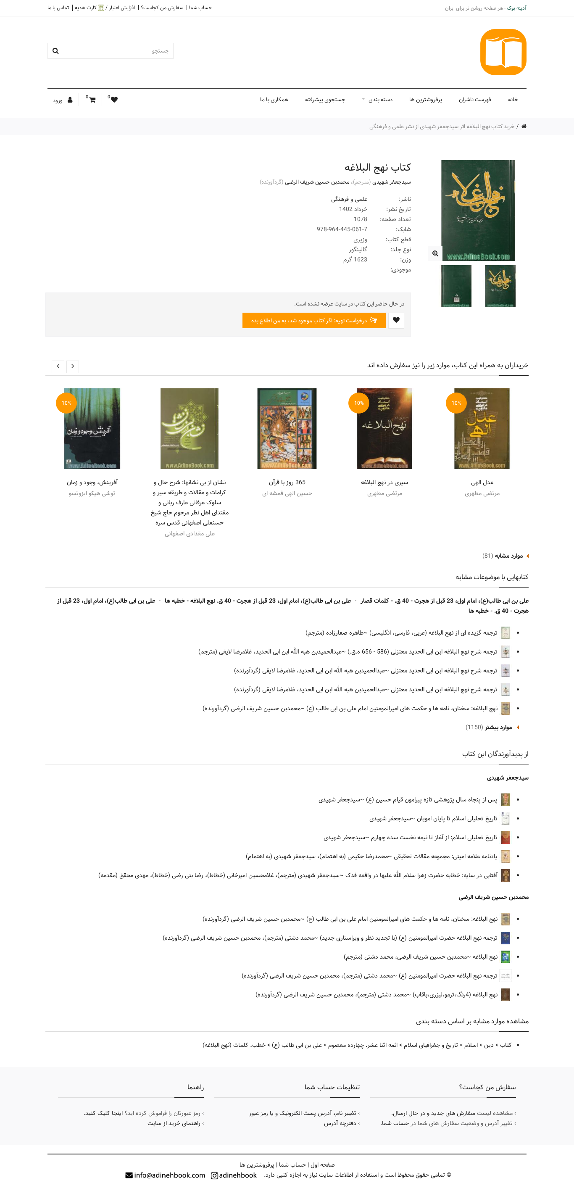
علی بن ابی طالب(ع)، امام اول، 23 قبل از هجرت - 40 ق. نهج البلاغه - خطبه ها (258, 601)
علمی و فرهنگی (349, 199)
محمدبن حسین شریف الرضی (317, 182)
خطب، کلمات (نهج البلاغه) (234, 1045)
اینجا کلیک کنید (104, 1113)
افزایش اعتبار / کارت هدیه (105, 8)
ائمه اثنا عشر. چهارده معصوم (363, 1045)
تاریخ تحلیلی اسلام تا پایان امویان (458, 819)
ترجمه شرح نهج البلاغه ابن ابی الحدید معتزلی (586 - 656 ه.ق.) (423, 652)
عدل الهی (482, 482)
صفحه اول (323, 1165)
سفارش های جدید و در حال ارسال (434, 1113)
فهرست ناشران (475, 99)
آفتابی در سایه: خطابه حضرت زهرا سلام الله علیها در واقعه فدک (422, 875)
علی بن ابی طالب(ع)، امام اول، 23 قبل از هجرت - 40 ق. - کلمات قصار (445, 601)
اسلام (471, 1045)
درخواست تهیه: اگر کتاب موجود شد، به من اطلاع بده (309, 320)
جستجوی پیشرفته (325, 99)
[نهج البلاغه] (435, 253)
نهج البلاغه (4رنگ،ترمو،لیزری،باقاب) (456, 995)
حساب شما (200, 7)
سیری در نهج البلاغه (384, 482)
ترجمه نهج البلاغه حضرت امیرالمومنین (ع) (449, 976)
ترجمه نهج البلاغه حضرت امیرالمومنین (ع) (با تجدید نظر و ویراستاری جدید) (409, 938)
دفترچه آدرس (340, 1123)
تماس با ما (58, 7)
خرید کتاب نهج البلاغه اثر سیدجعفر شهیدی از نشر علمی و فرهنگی (442, 126)
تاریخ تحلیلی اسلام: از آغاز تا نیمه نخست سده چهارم (435, 838)
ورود (58, 100)
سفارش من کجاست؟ (162, 7)
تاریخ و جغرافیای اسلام (431, 1045)
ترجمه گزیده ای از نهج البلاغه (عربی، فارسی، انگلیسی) (434, 633)
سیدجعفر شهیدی (391, 182)
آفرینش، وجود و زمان (92, 482)
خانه (513, 99)
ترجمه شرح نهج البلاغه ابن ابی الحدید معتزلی (445, 671)
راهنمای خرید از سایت (173, 1123)
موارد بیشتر (498, 727)
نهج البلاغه (486, 957)
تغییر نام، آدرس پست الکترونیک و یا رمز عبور (302, 1113)
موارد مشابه (509, 556)
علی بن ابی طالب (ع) (297, 1045)
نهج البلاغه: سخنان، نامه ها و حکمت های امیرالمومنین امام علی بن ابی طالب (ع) (402, 709)
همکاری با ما (274, 99)
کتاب (506, 1045)
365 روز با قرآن (287, 482)
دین (489, 1045)
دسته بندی (380, 99)
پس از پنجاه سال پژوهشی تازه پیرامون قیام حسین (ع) (432, 800)
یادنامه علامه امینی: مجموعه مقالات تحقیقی (446, 856)
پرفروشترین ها (425, 99)
